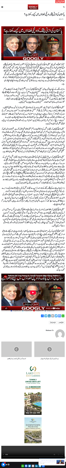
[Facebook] (8, 465)
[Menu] (2, 8)
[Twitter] (6, 465)
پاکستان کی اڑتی (52, 323)
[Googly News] (33, 7)
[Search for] (64, 8)
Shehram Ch (49, 330)
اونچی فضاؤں (61, 323)
